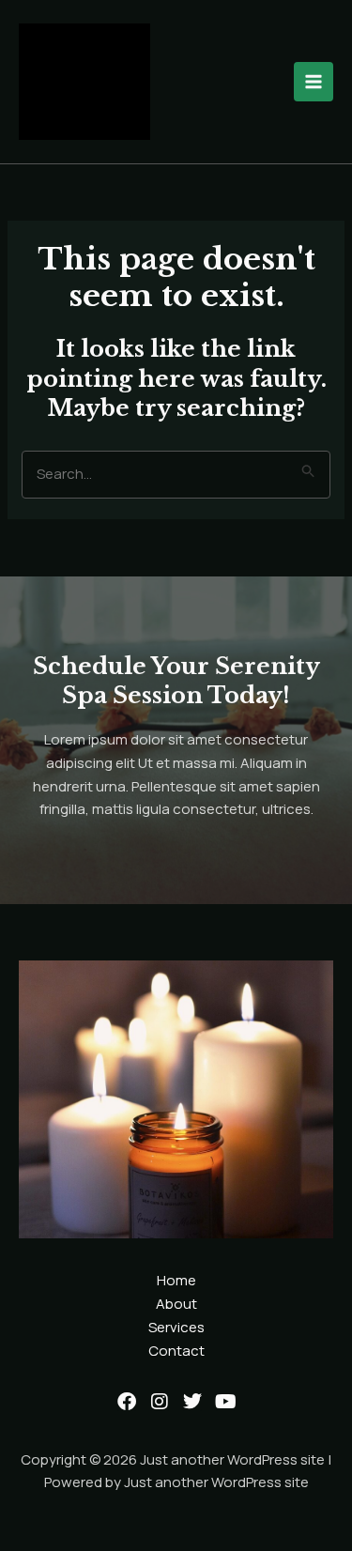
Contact (176, 1350)
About (176, 1303)
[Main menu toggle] (314, 82)
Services (176, 1327)
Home (176, 1280)
